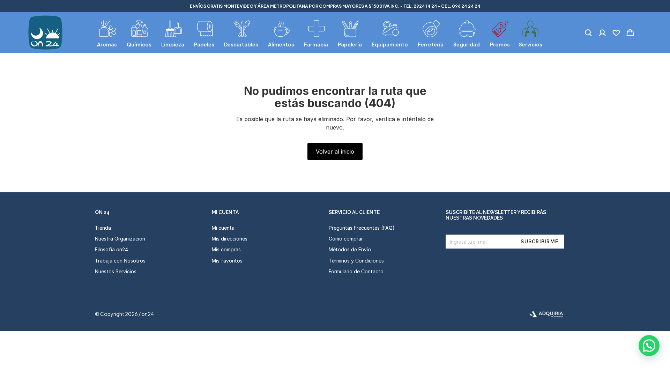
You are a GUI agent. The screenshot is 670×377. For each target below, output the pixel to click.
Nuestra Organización (120, 239)
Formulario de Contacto (356, 271)
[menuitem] (107, 32)
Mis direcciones (229, 239)
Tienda (103, 228)
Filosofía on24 (111, 249)
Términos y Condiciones (356, 261)
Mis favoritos (227, 261)
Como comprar (346, 239)
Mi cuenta (223, 228)
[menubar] (319, 32)
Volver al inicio (335, 151)
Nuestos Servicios (115, 271)
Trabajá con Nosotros (120, 261)
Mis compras (226, 249)
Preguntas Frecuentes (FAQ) (362, 228)
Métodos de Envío (350, 249)
